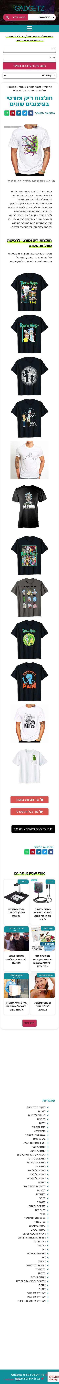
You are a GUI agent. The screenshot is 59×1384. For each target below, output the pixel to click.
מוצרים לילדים (37, 1174)
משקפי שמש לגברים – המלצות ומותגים (16, 959)
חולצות (12, 87)
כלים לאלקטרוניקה (35, 1218)
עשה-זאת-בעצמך (35, 1135)
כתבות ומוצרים (34, 87)
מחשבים (41, 1166)
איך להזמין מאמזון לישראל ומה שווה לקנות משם (16, 1006)
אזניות (42, 1285)
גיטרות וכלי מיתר (36, 1265)
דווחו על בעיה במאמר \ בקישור (33, 828)
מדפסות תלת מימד (34, 1186)
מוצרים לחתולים (36, 1178)
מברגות (41, 1190)
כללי (43, 1214)
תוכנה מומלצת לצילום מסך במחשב (42, 1006)
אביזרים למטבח (36, 1297)
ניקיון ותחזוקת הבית (34, 1143)
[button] (5, 75)
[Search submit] (6, 17)
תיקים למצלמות (36, 1107)
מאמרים (41, 1194)
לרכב (42, 1198)
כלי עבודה (40, 1222)
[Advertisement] (29, 1064)
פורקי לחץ (40, 1131)
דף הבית (48, 87)
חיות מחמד (39, 1241)
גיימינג (42, 1261)
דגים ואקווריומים (36, 1253)
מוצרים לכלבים (37, 1170)
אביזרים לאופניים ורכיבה (32, 1301)
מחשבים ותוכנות (36, 1162)
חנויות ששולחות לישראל (32, 1237)
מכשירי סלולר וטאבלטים (31, 1154)
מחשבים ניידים (37, 1158)
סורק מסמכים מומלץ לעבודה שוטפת (16, 913)
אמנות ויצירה (38, 1277)
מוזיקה (42, 1182)
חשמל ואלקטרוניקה (34, 1233)
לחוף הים (40, 1210)
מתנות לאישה (38, 1150)
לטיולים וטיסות (37, 1206)
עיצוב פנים (39, 1139)
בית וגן (42, 1273)
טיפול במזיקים (37, 1225)
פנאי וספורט (39, 1127)
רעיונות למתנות (37, 1115)
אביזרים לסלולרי (36, 1293)
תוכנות (42, 1111)
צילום (42, 1123)
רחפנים (41, 1119)
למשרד (41, 1202)
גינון (43, 1257)
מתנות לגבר (14, 181)
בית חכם (41, 1269)
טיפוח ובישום (38, 1229)
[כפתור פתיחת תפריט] (29, 28)
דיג (44, 1249)
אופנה (21, 87)
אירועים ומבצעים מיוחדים (31, 1281)
